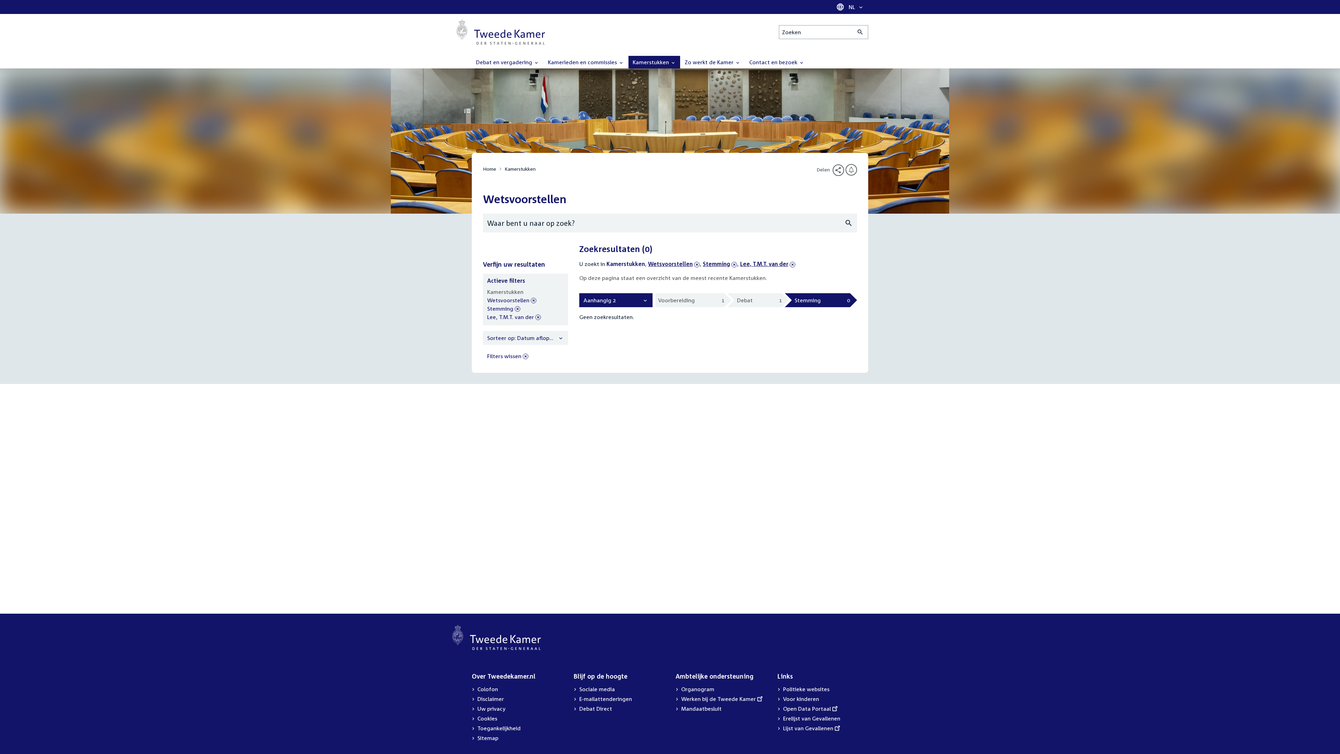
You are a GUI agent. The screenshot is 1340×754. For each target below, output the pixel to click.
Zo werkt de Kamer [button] (710, 62)
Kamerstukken (520, 169)
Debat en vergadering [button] (505, 62)
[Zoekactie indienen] (860, 32)
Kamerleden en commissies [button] (583, 62)
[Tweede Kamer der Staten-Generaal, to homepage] (500, 32)
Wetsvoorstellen (670, 263)
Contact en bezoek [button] (774, 62)
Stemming (716, 263)
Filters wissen (504, 356)
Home (489, 169)
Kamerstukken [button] (651, 62)
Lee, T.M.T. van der (764, 263)
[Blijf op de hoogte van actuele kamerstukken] (851, 170)
